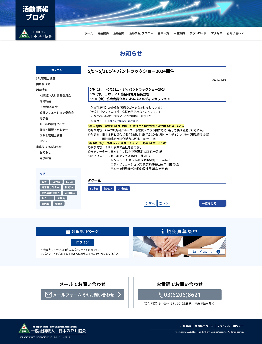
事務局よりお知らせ (49, 147)
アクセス (216, 33)
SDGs (43, 141)
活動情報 (41, 90)
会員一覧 (163, 33)
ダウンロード (198, 33)
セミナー (47, 198)
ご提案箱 (185, 326)
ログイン (82, 242)
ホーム (88, 33)
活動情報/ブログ (139, 33)
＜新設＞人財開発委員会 (55, 95)
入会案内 (179, 33)
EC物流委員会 (49, 107)
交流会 (45, 203)
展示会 (58, 203)
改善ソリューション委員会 (57, 112)
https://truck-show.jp (123, 121)
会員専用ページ (204, 326)
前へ (151, 203)
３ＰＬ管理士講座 (51, 135)
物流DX (108, 188)
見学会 (44, 118)
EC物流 (94, 188)
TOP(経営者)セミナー (54, 124)
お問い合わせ (235, 33)
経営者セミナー (50, 187)
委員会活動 (43, 84)
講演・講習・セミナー (54, 129)
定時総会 (45, 101)
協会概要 (103, 33)
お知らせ (45, 152)
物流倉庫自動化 (50, 193)
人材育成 (123, 188)
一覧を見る (209, 203)
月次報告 (45, 158)
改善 (44, 181)
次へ (162, 203)
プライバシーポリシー (230, 326)
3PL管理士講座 (45, 78)
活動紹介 (119, 33)
